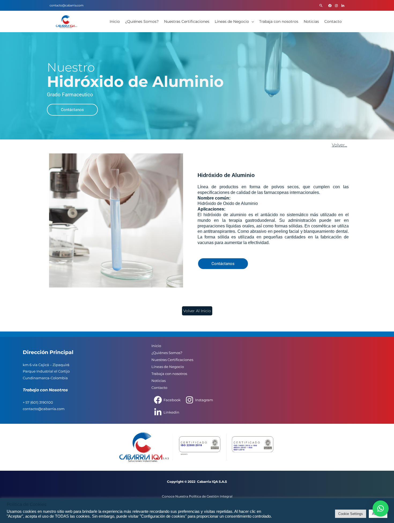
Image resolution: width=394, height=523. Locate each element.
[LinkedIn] (342, 5)
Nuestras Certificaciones (186, 21)
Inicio (115, 21)
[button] (321, 5)
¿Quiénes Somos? (142, 21)
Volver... (339, 145)
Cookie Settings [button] (350, 514)
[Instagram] (336, 5)
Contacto (333, 21)
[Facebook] (330, 5)
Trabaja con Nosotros (45, 390)
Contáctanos (72, 109)
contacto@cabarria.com (67, 5)
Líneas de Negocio (232, 21)
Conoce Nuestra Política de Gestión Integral (197, 496)
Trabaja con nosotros (278, 21)
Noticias (311, 21)
